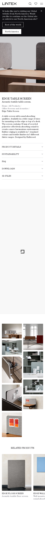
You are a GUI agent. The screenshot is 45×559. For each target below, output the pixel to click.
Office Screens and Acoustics (15, 108)
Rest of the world (13, 24)
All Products (14, 106)
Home (4, 106)
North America (12, 31)
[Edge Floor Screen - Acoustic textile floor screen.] (16, 472)
